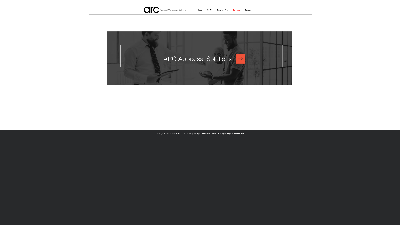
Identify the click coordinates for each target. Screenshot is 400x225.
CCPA (226, 133)
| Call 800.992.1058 (236, 133)
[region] (219, 62)
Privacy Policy (217, 133)
